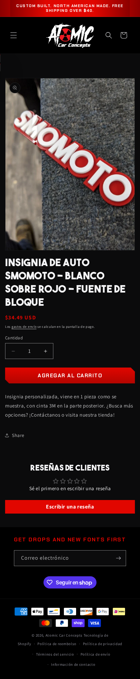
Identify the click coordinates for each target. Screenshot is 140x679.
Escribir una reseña (70, 506)
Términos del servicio (55, 654)
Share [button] (18, 435)
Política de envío (95, 654)
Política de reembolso (56, 643)
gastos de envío (24, 326)
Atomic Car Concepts (64, 635)
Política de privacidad (102, 643)
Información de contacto (73, 664)
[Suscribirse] (118, 558)
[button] (13, 35)
